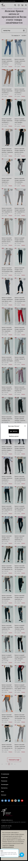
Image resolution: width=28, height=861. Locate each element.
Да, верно (13, 431)
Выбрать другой (13, 436)
